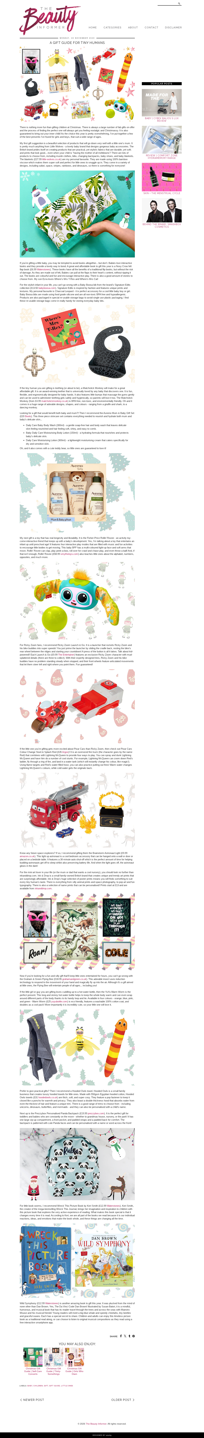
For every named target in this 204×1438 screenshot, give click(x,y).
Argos (65, 752)
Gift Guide (54, 1386)
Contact (151, 27)
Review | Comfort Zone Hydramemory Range (162, 156)
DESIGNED (97, 1435)
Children (38, 1386)
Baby (29, 1386)
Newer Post (33, 1399)
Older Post (121, 1399)
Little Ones (67, 1386)
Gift (46, 1386)
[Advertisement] (162, 58)
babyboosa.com (47, 288)
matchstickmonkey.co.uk (54, 401)
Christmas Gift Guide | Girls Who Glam (74, 1371)
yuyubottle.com (59, 1001)
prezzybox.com (96, 1113)
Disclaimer (173, 27)
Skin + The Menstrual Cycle (161, 193)
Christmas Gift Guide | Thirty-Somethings (53, 1371)
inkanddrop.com (43, 888)
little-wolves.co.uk (51, 159)
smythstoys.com (69, 554)
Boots (28, 416)
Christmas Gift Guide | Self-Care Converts (33, 1371)
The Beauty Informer (96, 1423)
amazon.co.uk (27, 856)
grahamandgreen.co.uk (74, 979)
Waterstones (43, 269)
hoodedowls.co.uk (47, 1097)
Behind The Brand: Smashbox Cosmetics (162, 225)
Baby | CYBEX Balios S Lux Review (162, 119)
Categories (112, 27)
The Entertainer (66, 654)
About (133, 27)
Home (93, 27)
